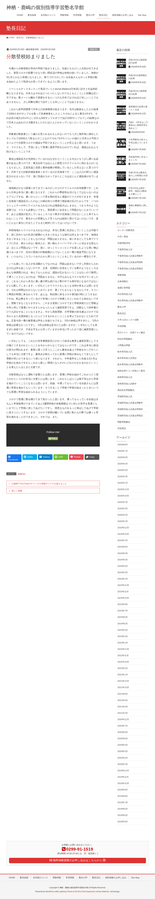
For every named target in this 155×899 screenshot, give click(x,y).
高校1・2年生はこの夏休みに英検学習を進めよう (138, 125)
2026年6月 (122, 457)
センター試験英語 (125, 230)
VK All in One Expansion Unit (87, 891)
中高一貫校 (122, 236)
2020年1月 (122, 764)
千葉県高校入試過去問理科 (130, 262)
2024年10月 (123, 534)
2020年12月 (123, 719)
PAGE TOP (148, 869)
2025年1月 (122, 521)
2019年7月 (122, 802)
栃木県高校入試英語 (127, 358)
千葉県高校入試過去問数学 (130, 256)
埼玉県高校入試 (124, 294)
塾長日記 (93, 49)
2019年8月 (122, 796)
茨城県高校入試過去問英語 (130, 415)
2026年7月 (122, 451)
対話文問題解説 (124, 339)
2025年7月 (122, 502)
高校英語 (121, 428)
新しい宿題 (17, 491)
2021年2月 (122, 713)
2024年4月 (122, 559)
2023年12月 (123, 585)
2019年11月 (123, 777)
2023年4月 (122, 630)
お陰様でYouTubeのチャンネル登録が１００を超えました (39, 483)
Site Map (135, 877)
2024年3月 (122, 566)
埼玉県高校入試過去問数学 (130, 300)
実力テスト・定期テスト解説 (131, 332)
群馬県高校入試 (124, 377)
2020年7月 (122, 726)
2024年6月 (122, 547)
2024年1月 (122, 579)
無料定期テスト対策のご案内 (131, 371)
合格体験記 (122, 281)
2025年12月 (123, 489)
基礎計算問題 (123, 288)
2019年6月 (122, 809)
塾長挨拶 (24, 877)
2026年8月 (122, 444)
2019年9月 (122, 789)
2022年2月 (122, 668)
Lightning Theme (66, 891)
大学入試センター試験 (128, 320)
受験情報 (121, 275)
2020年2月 (122, 758)
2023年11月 (123, 591)
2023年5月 (122, 623)
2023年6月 (122, 617)
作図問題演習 (123, 243)
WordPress (50, 891)
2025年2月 (122, 515)
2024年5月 (122, 553)
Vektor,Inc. (106, 891)
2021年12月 (123, 681)
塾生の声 (121, 307)
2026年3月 (122, 470)
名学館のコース (40, 877)
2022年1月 (122, 674)
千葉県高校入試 (124, 249)
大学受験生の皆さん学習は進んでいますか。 (138, 142)
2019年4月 (122, 821)
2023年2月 (122, 636)
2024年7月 (122, 540)
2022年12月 (123, 649)
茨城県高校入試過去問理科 (130, 409)
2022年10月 (123, 662)
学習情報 (121, 326)
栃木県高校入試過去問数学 (130, 364)
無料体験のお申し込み (115, 877)
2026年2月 (122, 476)
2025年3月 (122, 508)
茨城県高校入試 (124, 396)
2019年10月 (123, 783)
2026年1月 (122, 483)
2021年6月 (122, 694)
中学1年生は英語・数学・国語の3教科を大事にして (138, 191)
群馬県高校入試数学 (127, 383)
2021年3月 (122, 706)
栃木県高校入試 (124, 351)
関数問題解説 (123, 422)
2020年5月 (122, 738)
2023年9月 (122, 604)
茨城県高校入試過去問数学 (130, 403)
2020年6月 (122, 732)
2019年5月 (122, 815)
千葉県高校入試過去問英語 (130, 268)
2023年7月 (122, 610)
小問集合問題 (123, 345)
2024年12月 (123, 527)
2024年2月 (122, 572)
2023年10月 (123, 598)
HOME (12, 877)
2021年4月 (122, 700)
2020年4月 (122, 745)
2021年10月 (123, 687)
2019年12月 (123, 770)
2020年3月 (122, 751)
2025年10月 (123, 496)
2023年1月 (122, 642)
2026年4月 (122, 463)
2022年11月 (123, 655)
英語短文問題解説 (125, 390)
